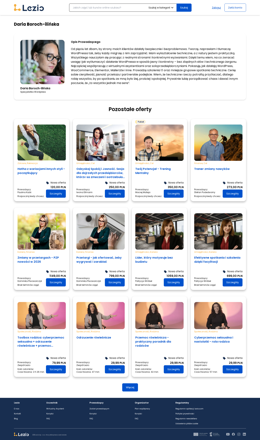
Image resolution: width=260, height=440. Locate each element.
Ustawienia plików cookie (186, 424)
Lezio (17, 402)
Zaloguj (216, 7)
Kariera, (22, 252)
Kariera (154, 252)
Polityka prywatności (184, 414)
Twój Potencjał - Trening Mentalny (153, 171)
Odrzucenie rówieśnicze (93, 337)
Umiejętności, (83, 163)
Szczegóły (56, 193)
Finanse (30, 252)
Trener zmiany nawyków (212, 169)
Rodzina (36, 331)
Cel (93, 163)
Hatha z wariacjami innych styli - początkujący (41, 171)
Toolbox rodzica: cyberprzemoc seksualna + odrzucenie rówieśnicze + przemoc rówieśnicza (41, 341)
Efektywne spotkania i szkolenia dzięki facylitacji (217, 260)
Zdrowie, (22, 163)
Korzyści (50, 414)
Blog (16, 419)
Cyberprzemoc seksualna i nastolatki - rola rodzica (213, 339)
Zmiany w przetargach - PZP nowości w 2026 (38, 260)
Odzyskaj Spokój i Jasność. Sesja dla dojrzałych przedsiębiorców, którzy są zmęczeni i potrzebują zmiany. (100, 172)
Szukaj (184, 7)
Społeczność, (25, 331)
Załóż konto (235, 7)
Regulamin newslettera (186, 419)
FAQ (48, 419)
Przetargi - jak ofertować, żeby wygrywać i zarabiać (99, 260)
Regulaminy (182, 402)
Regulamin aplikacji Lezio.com (189, 409)
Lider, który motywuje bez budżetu (154, 260)
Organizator (142, 402)
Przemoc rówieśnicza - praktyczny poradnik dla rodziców (153, 341)
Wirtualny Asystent (55, 409)
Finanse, (199, 163)
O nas (16, 409)
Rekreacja (32, 163)
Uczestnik (51, 402)
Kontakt (17, 414)
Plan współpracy (142, 409)
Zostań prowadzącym (99, 409)
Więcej (130, 387)
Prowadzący (96, 402)
